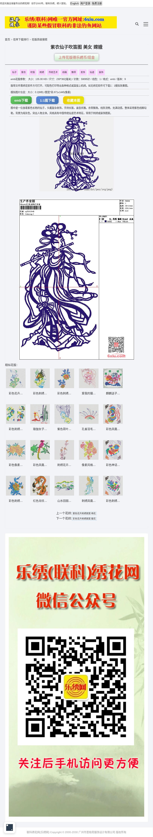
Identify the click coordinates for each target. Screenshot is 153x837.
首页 (7, 39)
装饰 (101, 72)
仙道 (92, 72)
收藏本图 (73, 100)
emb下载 (21, 100)
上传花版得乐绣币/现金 (76, 58)
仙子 (14, 72)
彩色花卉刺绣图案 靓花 (84, 518)
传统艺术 (53, 72)
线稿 (64, 72)
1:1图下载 (47, 100)
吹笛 (32, 72)
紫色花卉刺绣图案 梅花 (84, 513)
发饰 (83, 72)
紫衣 (23, 72)
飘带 (73, 72)
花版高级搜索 (39, 39)
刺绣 (42, 72)
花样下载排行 (21, 39)
